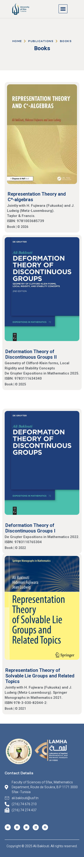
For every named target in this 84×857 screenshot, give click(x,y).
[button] (63, 8)
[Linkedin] (36, 827)
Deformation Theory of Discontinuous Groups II (31, 354)
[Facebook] (45, 827)
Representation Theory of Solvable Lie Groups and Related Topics (39, 675)
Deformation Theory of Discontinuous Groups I (30, 528)
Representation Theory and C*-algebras (37, 196)
